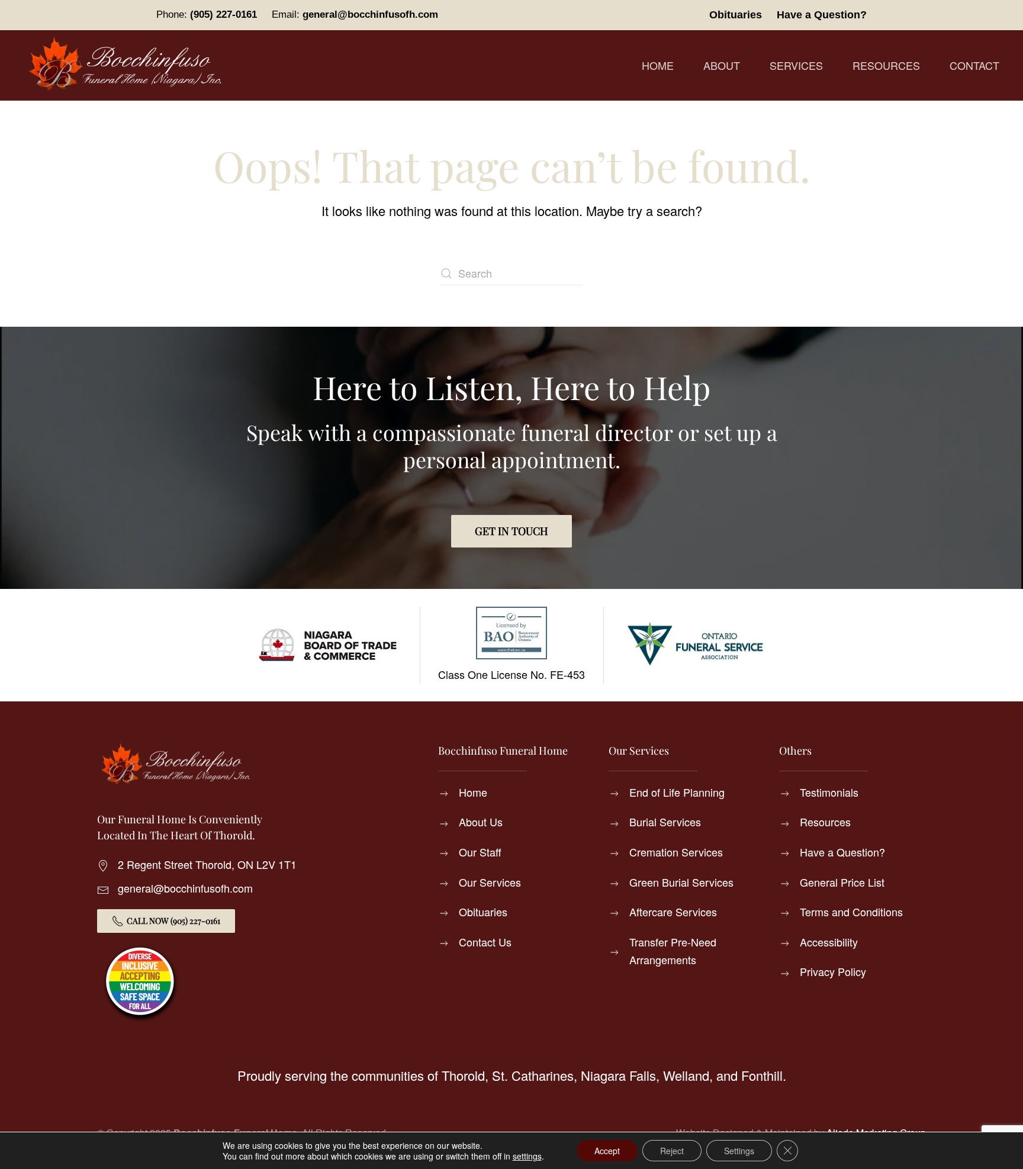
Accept (607, 1151)
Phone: (206, 14)
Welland (686, 1075)
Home (658, 65)
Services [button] (796, 65)
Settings (739, 1151)
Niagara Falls (618, 1075)
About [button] (721, 65)
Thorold (463, 1075)
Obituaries (735, 15)
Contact (974, 65)
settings (527, 1156)
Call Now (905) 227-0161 (173, 920)
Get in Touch (511, 531)
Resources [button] (886, 65)
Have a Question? (822, 15)
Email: (355, 14)
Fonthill (762, 1075)
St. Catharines (533, 1075)
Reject (672, 1151)
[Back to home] (127, 65)
